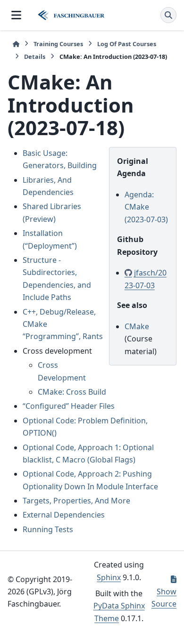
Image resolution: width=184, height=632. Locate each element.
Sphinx (109, 577)
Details (34, 56)
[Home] (16, 44)
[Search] (168, 15)
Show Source (163, 597)
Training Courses (58, 44)
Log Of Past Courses (126, 44)
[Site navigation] (16, 15)
